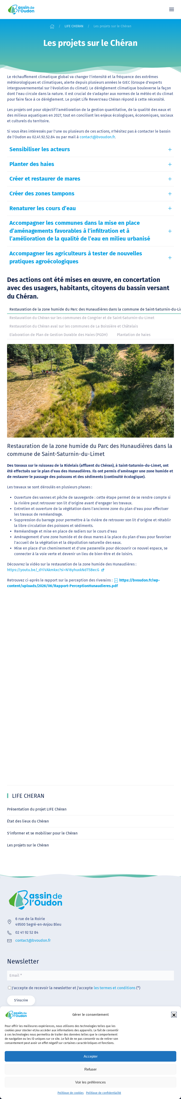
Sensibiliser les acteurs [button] (39, 149)
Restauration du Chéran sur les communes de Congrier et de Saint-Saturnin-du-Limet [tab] (81, 318)
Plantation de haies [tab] (133, 334)
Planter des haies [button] (31, 164)
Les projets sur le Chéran (28, 845)
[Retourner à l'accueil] (21, 9)
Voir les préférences (90, 1082)
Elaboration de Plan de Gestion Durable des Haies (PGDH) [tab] (58, 334)
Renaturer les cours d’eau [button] (42, 208)
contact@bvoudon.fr (97, 137)
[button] (174, 1014)
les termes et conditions (114, 988)
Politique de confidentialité (103, 1093)
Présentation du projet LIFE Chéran (36, 809)
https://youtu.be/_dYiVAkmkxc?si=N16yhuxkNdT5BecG (53, 570)
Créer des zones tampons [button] (41, 193)
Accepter (91, 1056)
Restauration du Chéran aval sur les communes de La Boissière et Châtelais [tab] (73, 326)
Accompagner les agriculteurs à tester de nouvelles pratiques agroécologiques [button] (75, 257)
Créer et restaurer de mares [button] (44, 178)
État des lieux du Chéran (28, 821)
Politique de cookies (71, 1093)
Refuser (90, 1069)
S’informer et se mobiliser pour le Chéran (42, 833)
